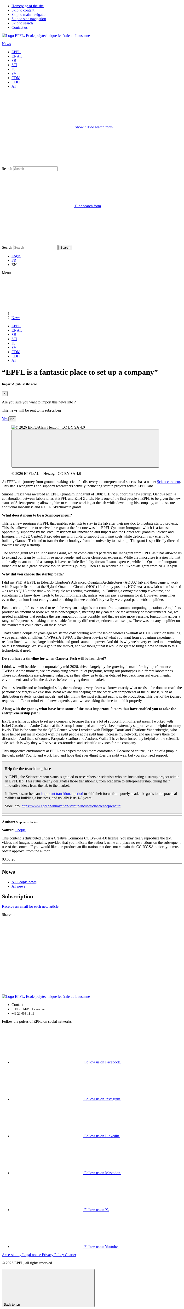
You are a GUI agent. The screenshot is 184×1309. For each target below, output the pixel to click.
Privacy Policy (53, 1255)
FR (14, 260)
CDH (16, 82)
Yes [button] (5, 419)
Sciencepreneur (168, 482)
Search (7, 168)
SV (14, 73)
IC (13, 69)
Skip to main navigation (29, 14)
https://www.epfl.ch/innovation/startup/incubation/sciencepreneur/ (71, 806)
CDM (16, 78)
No (12, 419)
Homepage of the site (28, 6)
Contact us (20, 27)
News (6, 44)
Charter (70, 1255)
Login (16, 256)
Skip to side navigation (29, 19)
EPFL (16, 52)
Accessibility (12, 1255)
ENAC (17, 56)
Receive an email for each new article (30, 906)
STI (14, 65)
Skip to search (22, 23)
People (20, 830)
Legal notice (32, 1255)
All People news (24, 882)
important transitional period (62, 794)
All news (18, 886)
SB (14, 60)
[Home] (47, 313)
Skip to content (23, 10)
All (14, 86)
